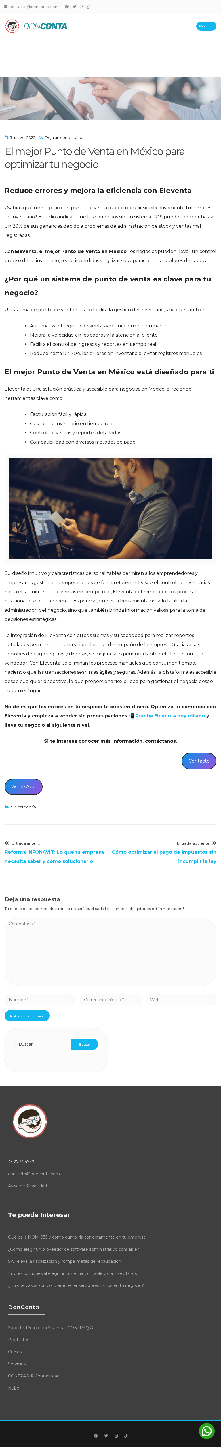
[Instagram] (81, 6)
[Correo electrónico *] (110, 999)
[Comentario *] (110, 984)
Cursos (15, 1351)
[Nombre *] (40, 999)
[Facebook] (67, 6)
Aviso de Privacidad (27, 1186)
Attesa (52, 1428)
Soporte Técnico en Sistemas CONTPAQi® (50, 1327)
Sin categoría (23, 807)
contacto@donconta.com (34, 1174)
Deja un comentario (63, 137)
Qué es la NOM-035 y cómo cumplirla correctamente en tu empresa (77, 1237)
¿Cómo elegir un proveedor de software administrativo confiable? (73, 1249)
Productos (18, 1339)
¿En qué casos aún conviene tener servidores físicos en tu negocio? (76, 1285)
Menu (204, 26)
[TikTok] (88, 6)
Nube (13, 1388)
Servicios (17, 1364)
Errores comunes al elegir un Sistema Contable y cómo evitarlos (72, 1273)
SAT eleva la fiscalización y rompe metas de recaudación (64, 1261)
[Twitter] (74, 6)
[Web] (181, 999)
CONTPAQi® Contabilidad (34, 1376)
